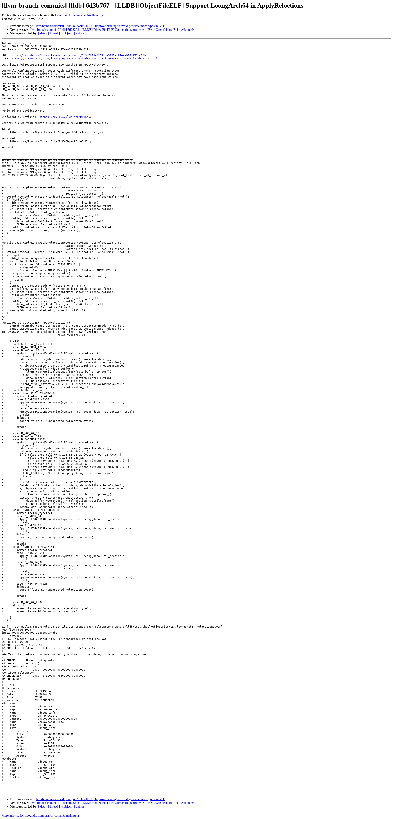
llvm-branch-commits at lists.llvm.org (79, 15)
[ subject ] (67, 33)
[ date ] (42, 33)
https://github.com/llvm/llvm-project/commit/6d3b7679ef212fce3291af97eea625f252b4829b (78, 55)
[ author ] (80, 33)
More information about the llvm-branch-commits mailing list (41, 815)
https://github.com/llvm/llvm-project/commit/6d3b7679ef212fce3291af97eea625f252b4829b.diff (84, 58)
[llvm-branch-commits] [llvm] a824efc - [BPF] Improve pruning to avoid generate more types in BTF (99, 26)
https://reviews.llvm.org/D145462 (65, 116)
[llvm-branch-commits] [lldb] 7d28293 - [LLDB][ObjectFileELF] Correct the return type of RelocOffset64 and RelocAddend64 (112, 29)
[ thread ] (54, 33)
